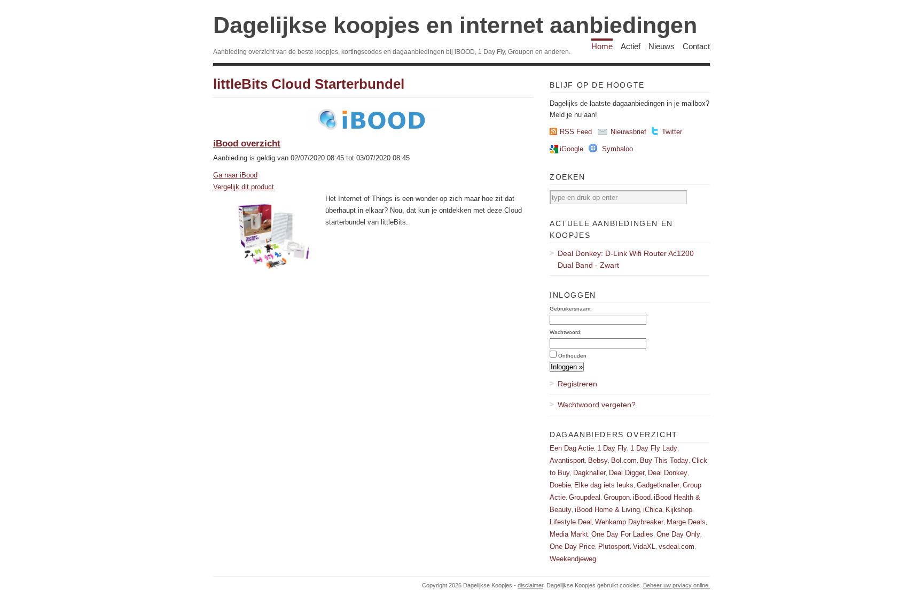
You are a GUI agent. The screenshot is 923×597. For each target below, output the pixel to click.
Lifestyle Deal (571, 522)
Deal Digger (627, 473)
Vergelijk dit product (243, 187)
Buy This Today (664, 460)
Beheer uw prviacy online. (676, 585)
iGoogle (571, 149)
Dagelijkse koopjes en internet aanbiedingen (455, 25)
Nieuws (661, 46)
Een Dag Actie (572, 448)
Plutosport (614, 546)
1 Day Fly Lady (653, 448)
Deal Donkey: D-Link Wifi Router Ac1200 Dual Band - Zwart (626, 259)
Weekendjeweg (573, 559)
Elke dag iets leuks (603, 485)
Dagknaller (589, 473)
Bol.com (624, 460)
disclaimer (530, 585)
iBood (642, 497)
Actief (630, 46)
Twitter (672, 132)
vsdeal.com (676, 546)
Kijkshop (679, 510)
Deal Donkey (667, 473)
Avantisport (567, 460)
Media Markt (569, 534)
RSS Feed (576, 132)
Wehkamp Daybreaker (629, 522)
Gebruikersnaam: (571, 309)
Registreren (577, 383)
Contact (696, 46)
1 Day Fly (612, 448)
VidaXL (644, 546)
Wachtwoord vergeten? (597, 404)
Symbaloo (617, 149)
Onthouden (572, 356)
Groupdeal (584, 497)
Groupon (617, 497)
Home (602, 46)
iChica (652, 510)
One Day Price (572, 546)
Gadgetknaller (658, 485)
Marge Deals (686, 522)
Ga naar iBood (235, 175)
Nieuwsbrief (628, 132)
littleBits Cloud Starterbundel (308, 84)
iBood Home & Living (607, 510)
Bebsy (598, 460)
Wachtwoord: (566, 332)
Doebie (560, 485)
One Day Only (678, 534)
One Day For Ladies (622, 534)
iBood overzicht (246, 143)
